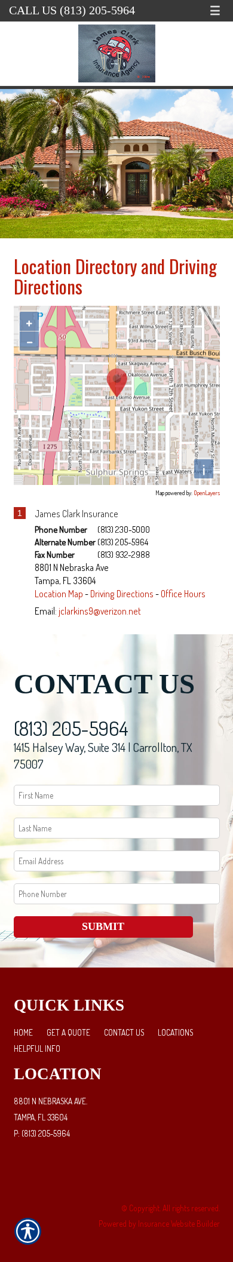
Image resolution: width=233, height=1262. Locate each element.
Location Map (59, 594)
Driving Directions (122, 594)
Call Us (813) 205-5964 (72, 10)
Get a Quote (68, 1032)
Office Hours (183, 594)
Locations (175, 1032)
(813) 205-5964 (71, 728)
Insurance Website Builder (179, 1223)
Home (23, 1032)
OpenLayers (207, 492)
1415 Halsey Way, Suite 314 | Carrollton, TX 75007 (103, 755)
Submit (103, 926)
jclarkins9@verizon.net (100, 611)
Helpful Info (37, 1048)
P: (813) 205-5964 (42, 1133)
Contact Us (124, 1032)
